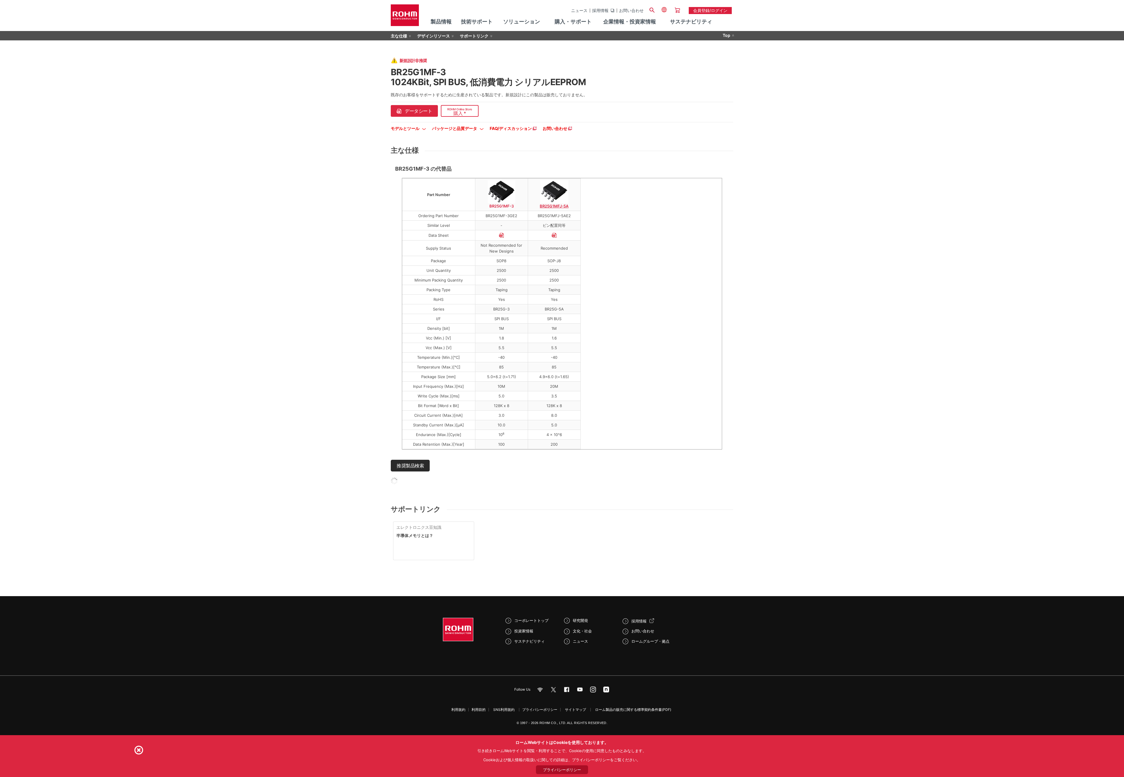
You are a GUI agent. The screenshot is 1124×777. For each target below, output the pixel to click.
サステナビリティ (529, 641)
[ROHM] (405, 17)
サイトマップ (575, 709)
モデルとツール (405, 128)
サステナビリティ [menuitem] (691, 21)
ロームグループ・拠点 (650, 641)
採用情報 (600, 10)
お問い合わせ (631, 10)
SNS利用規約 (504, 709)
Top (726, 35)
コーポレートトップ (531, 620)
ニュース (579, 10)
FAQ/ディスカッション (511, 128)
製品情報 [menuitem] (441, 21)
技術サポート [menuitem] (477, 21)
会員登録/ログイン (710, 10)
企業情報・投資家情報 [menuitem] (629, 21)
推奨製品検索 (410, 466)
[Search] (652, 9)
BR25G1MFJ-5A (554, 206)
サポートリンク (474, 35)
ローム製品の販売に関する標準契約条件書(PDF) (633, 709)
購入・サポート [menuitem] (573, 21)
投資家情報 (523, 631)
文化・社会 (582, 631)
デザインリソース (433, 35)
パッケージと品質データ (455, 128)
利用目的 (479, 709)
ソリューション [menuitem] (521, 21)
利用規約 (458, 709)
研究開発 (580, 620)
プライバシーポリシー (539, 709)
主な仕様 (399, 35)
